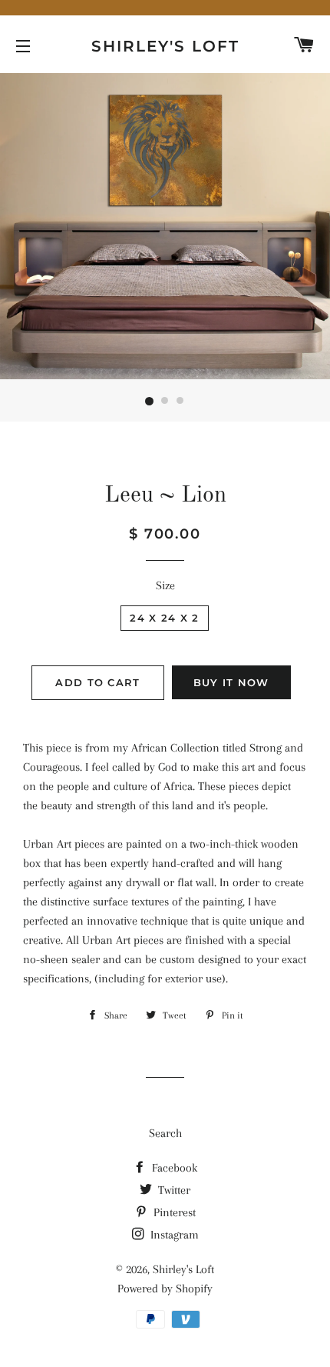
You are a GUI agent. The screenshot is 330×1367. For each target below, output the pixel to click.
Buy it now (231, 682)
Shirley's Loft (165, 46)
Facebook (173, 1168)
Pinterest (173, 1212)
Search (165, 1133)
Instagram (173, 1235)
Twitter (172, 1190)
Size (165, 585)
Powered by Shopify (165, 1288)
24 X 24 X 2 (164, 618)
